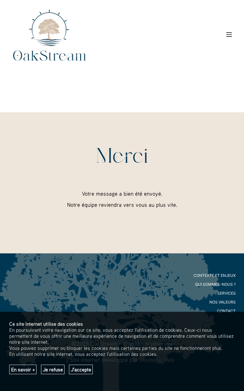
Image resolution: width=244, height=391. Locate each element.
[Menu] (229, 34)
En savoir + (23, 370)
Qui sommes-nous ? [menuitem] (215, 284)
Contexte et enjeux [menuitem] (214, 275)
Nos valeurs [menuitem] (222, 302)
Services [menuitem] (226, 293)
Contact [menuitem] (226, 311)
